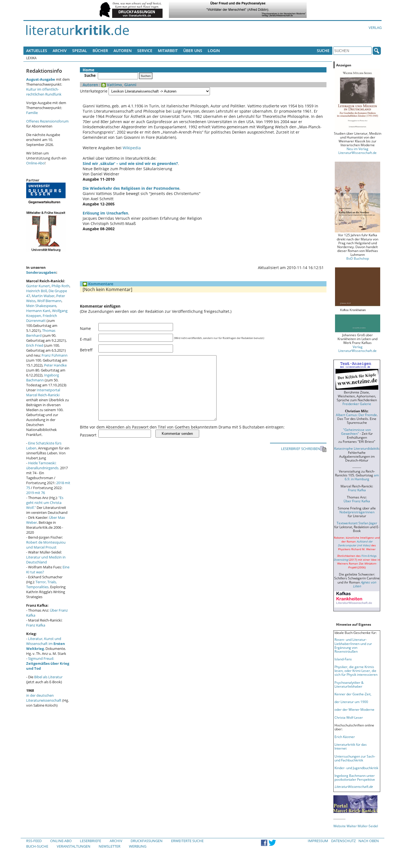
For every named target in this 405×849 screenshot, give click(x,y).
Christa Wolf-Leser (348, 717)
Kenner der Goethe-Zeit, (352, 694)
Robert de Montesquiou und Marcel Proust (46, 545)
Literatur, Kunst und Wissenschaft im (45, 643)
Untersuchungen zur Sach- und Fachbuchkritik (354, 758)
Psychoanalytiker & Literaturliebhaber (349, 684)
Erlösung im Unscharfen (105, 213)
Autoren (123, 50)
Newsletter (109, 846)
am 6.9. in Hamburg (362, 477)
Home (88, 69)
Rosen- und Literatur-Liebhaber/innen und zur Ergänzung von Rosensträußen (353, 645)
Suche (323, 50)
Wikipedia (132, 147)
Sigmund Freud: (47, 663)
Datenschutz (343, 840)
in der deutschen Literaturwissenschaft (43, 698)
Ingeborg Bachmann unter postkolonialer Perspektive (354, 777)
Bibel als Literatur (48, 676)
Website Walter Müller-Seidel (355, 826)
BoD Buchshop (357, 258)
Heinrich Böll (36, 290)
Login (214, 50)
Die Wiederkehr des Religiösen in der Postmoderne (131, 188)
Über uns (192, 50)
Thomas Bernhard (40, 333)
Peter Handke (55, 365)
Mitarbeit (168, 50)
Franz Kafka (35, 625)
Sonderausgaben (41, 272)
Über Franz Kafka (357, 501)
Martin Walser (43, 295)
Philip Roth (60, 285)
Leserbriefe (90, 840)
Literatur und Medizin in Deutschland (46, 560)
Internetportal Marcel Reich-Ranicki (43, 392)
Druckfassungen (147, 840)
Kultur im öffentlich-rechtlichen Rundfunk (43, 92)
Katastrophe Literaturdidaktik (356, 448)
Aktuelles (36, 50)
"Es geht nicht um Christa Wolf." (44, 502)
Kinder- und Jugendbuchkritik (356, 768)
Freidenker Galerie (356, 404)
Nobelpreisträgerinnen (356, 512)
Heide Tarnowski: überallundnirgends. (42, 465)
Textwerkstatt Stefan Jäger (357, 523)
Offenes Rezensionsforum (47, 121)
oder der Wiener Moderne (354, 709)
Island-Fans (343, 659)
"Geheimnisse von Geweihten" (356, 431)
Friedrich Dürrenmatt (41, 318)
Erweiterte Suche (187, 840)
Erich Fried (34, 345)
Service (144, 50)
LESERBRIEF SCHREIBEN (300, 448)
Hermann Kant (38, 310)
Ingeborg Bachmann (42, 378)
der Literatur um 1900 (351, 701)
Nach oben (368, 840)
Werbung (137, 846)
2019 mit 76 (35, 492)
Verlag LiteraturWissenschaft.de (357, 349)
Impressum (318, 840)
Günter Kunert (38, 285)
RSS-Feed (34, 840)
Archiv (60, 50)
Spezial (79, 50)
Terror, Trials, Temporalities (41, 584)
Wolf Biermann (49, 300)
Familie (32, 112)
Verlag (375, 27)
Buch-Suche (37, 846)
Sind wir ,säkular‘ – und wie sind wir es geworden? (130, 163)
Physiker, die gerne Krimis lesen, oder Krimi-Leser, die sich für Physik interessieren (355, 670)
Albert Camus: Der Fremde (356, 415)
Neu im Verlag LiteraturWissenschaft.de (357, 151)
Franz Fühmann (55, 355)
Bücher (100, 50)
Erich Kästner (344, 736)
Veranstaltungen (73, 846)
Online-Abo (35, 163)
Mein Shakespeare (41, 305)
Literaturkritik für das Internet (350, 746)
